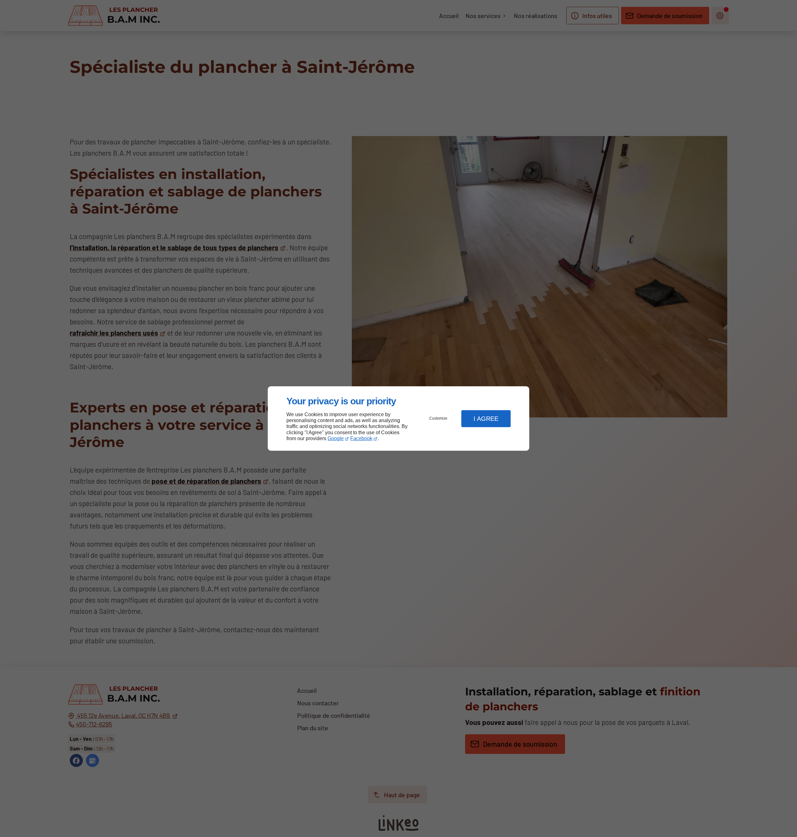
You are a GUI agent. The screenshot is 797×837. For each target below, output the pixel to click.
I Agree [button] (486, 418)
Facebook (361, 438)
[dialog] (398, 418)
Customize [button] (438, 418)
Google (336, 438)
